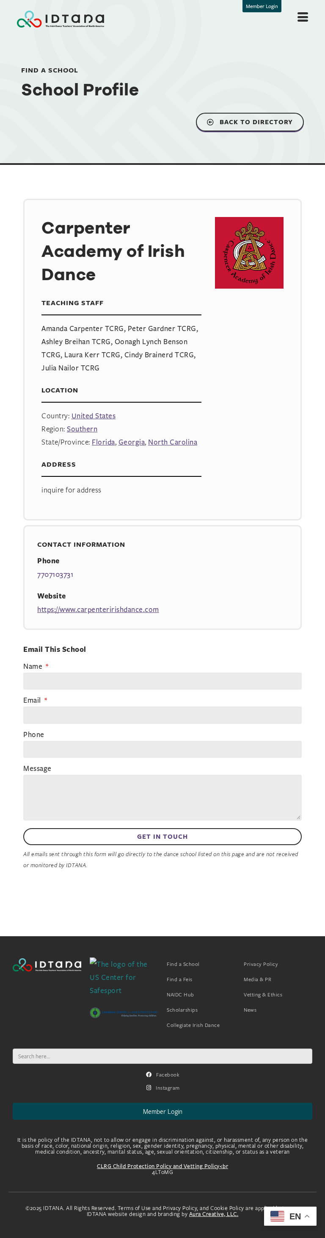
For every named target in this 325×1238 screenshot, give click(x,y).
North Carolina (172, 442)
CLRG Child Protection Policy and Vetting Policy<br (162, 1166)
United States (94, 415)
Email (33, 700)
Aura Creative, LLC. (214, 1214)
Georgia (131, 442)
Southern (82, 429)
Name (33, 666)
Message (37, 769)
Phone (33, 735)
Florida (103, 442)
